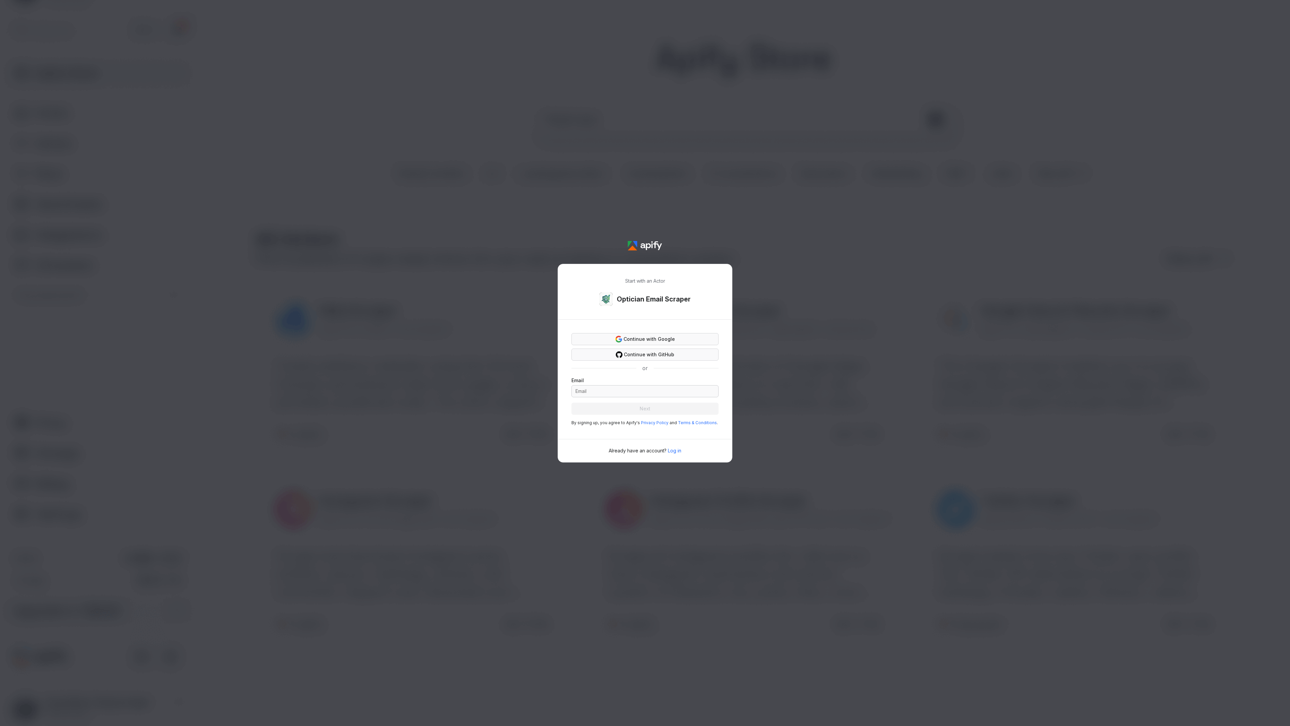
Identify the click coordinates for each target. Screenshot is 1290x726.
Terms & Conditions (697, 422)
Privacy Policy (655, 422)
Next (645, 408)
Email (577, 380)
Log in (674, 450)
